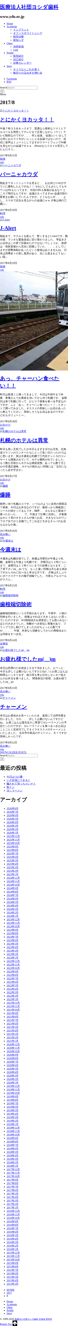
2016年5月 (12, 1235)
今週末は (10, 550)
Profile (10, 52)
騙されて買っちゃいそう (21, 783)
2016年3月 (12, 1242)
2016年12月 (13, 1211)
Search (3, 87)
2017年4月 (12, 1197)
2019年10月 (13, 1093)
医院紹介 (18, 56)
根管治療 (18, 36)
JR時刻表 (18, 46)
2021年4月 (12, 1030)
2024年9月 (12, 888)
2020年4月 (12, 1072)
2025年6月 (12, 857)
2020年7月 (12, 1061)
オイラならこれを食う (26, 69)
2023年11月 (13, 923)
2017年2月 (12, 1204)
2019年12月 (13, 1086)
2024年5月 (12, 902)
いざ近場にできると (18, 780)
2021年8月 (12, 1016)
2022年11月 (13, 964)
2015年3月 (12, 1284)
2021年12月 (13, 1002)
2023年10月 (13, 926)
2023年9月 (12, 930)
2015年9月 (12, 1263)
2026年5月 (12, 818)
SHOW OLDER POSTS (13, 752)
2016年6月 (12, 1231)
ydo (2, 162)
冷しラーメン (14, 790)
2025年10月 (13, 843)
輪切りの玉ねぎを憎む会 (27, 72)
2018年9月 (12, 1138)
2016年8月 (12, 1225)
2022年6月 (12, 982)
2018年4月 (12, 1155)
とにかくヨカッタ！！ (27, 119)
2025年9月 (12, 846)
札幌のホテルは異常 (24, 440)
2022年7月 (12, 978)
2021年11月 (13, 1006)
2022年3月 (12, 992)
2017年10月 (13, 1176)
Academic (12, 26)
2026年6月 (12, 815)
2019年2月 (12, 1120)
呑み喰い (5, 534)
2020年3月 (12, 1075)
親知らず (18, 40)
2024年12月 (13, 877)
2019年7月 (12, 1103)
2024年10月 (13, 884)
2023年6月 (12, 940)
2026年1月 (12, 832)
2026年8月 (12, 808)
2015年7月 (12, 1270)
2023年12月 (13, 919)
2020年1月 (12, 1082)
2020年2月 (12, 1079)
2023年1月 (12, 957)
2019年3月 (12, 1117)
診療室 (4, 643)
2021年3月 (12, 1034)
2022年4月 (12, 989)
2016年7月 (12, 1228)
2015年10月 (13, 1259)
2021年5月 (12, 1027)
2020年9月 (12, 1054)
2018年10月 (13, 1134)
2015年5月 (12, 1277)
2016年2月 (12, 1245)
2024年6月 (12, 898)
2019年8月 (12, 1100)
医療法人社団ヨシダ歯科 (29, 7)
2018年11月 (13, 1131)
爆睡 (5, 495)
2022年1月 (12, 999)
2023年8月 (12, 933)
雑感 (2, 159)
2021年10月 (13, 1009)
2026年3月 (12, 825)
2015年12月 (13, 1252)
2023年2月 (12, 954)
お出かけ (5, 424)
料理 (2, 213)
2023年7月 (12, 936)
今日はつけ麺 (14, 776)
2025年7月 (12, 853)
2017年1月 (12, 1207)
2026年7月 (12, 812)
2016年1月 (12, 1249)
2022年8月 (12, 975)
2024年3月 (12, 909)
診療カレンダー (22, 62)
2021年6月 (12, 1023)
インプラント (21, 29)
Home (10, 23)
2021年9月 (12, 1013)
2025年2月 (12, 871)
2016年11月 (13, 1214)
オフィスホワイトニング (27, 33)
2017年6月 (12, 1190)
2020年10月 (13, 1051)
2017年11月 (13, 1172)
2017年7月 (12, 1186)
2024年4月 (12, 905)
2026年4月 (12, 822)
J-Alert (8, 228)
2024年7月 (12, 895)
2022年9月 (12, 971)
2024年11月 (13, 881)
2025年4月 (12, 864)
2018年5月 (12, 1152)
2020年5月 (12, 1068)
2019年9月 (12, 1096)
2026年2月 (12, 829)
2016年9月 (12, 1221)
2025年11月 (13, 839)
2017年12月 (13, 1169)
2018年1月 (12, 1166)
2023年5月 (12, 943)
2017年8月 (12, 1183)
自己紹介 (18, 59)
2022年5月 (12, 985)
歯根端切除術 (16, 604)
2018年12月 (13, 1127)
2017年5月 (12, 1193)
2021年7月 (12, 1020)
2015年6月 (12, 1273)
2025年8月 (12, 850)
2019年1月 (12, 1124)
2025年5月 (12, 860)
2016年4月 (12, 1238)
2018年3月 (12, 1159)
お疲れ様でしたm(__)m (28, 659)
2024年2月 (12, 912)
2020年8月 (12, 1058)
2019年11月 (13, 1089)
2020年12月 (13, 1044)
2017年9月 (12, 1179)
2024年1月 (12, 916)
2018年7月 (12, 1145)
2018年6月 (12, 1148)
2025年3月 (12, 867)
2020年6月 (12, 1065)
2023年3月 (12, 950)
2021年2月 (12, 1037)
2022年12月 (13, 961)
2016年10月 (13, 1218)
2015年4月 (12, 1280)
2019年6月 (12, 1107)
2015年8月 (12, 1266)
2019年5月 (12, 1110)
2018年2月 (12, 1162)
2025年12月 (13, 836)
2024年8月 (12, 891)
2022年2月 (12, 995)
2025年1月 (12, 874)
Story (9, 66)
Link (15, 49)
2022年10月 (13, 968)
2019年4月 (12, 1113)
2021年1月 (12, 1041)
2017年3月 (12, 1200)
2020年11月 (13, 1048)
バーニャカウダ (19, 174)
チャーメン (13, 707)
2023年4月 (12, 947)
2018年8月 (12, 1141)
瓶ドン (11, 787)
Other (10, 43)
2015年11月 (13, 1256)
